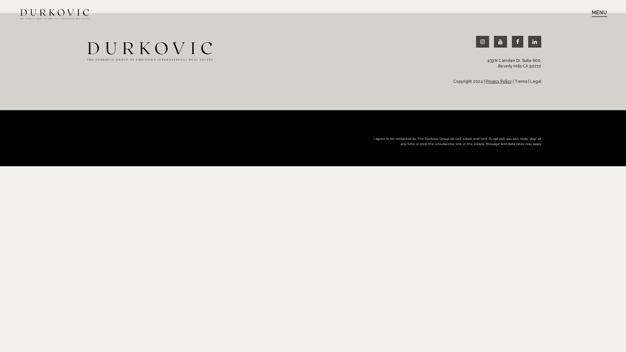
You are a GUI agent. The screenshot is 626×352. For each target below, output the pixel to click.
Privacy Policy (499, 81)
